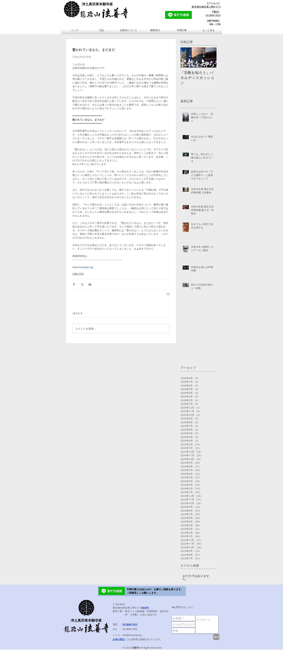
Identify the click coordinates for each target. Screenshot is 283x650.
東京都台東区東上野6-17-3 (206, 6)
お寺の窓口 (119, 639)
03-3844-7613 (213, 15)
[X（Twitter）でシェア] (82, 284)
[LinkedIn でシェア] (90, 284)
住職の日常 (78, 273)
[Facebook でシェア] (73, 284)
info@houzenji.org (132, 635)
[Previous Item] (185, 57)
